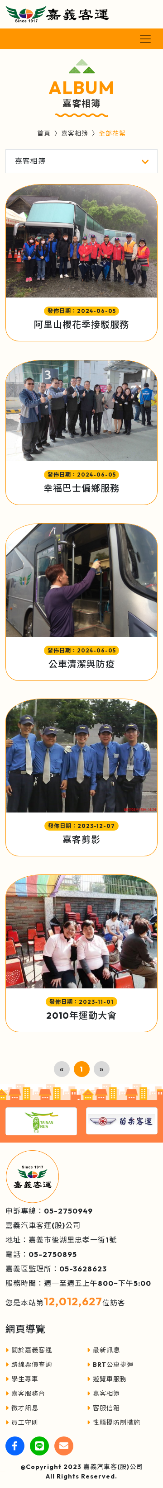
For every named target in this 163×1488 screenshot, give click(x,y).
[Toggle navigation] (145, 38)
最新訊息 (106, 1350)
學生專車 (24, 1379)
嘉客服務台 (28, 1393)
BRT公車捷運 (113, 1364)
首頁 (44, 133)
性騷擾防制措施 (116, 1422)
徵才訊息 (24, 1408)
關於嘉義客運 (31, 1350)
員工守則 (24, 1422)
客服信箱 (106, 1408)
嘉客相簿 (74, 133)
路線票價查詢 (31, 1364)
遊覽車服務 (110, 1379)
